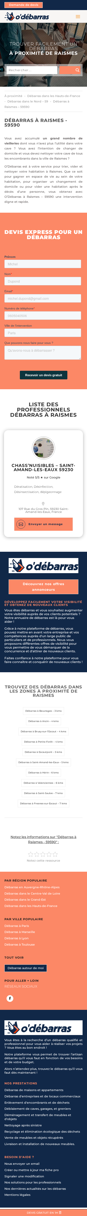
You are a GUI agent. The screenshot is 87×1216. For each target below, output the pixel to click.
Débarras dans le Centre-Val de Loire (32, 893)
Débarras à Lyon (16, 938)
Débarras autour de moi (26, 968)
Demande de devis (23, 5)
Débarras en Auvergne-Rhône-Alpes (32, 887)
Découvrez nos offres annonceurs (43, 587)
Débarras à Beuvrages (38, 710)
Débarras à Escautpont (38, 752)
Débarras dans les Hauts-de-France (30, 906)
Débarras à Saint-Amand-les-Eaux (38, 762)
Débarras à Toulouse (19, 944)
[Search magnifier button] (69, 70)
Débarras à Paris (16, 926)
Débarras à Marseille (19, 932)
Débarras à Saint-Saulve (38, 793)
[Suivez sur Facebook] (10, 998)
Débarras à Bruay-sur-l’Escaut (38, 731)
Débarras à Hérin (38, 772)
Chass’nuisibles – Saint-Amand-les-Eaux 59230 (43, 467)
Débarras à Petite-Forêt (38, 741)
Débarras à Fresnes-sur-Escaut (38, 803)
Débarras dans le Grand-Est (25, 900)
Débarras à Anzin (38, 721)
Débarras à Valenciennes (38, 782)
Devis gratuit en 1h (42, 1212)
